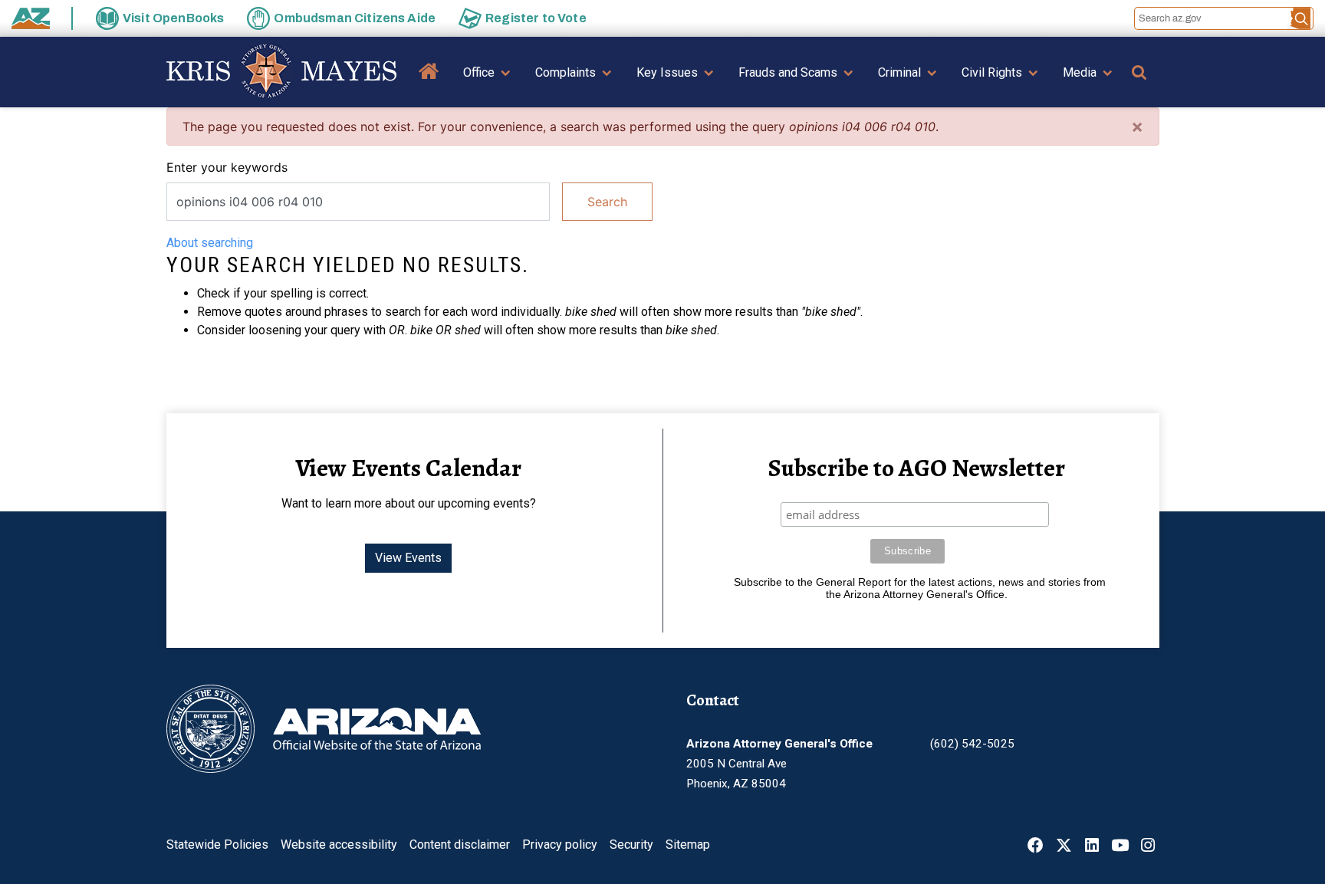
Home (429, 82)
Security (631, 844)
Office (479, 72)
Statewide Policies (217, 844)
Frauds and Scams (787, 72)
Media (1079, 72)
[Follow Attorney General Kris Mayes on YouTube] (1120, 847)
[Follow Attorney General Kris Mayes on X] (1064, 847)
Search (607, 201)
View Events (408, 557)
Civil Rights (992, 72)
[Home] (281, 72)
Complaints (565, 72)
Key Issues (667, 72)
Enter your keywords (227, 167)
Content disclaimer (459, 844)
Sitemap (688, 844)
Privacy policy (559, 844)
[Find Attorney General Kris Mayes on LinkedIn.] (1092, 847)
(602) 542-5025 (972, 744)
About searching (209, 242)
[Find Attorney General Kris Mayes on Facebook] (1035, 847)
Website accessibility (339, 844)
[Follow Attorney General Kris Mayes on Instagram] (1148, 847)
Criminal (899, 72)
